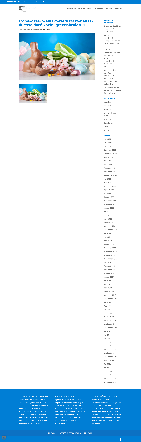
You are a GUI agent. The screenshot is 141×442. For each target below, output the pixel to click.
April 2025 (108, 164)
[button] (4, 438)
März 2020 (108, 262)
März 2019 (108, 288)
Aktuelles (91, 9)
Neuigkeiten (108, 123)
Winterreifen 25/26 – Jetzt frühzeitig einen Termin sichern (112, 90)
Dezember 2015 (110, 378)
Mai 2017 (107, 335)
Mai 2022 (107, 215)
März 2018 (108, 313)
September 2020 (110, 259)
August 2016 (109, 360)
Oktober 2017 (109, 324)
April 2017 (107, 339)
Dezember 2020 (110, 248)
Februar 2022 (109, 223)
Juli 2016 (107, 364)
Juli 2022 (107, 212)
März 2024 (108, 183)
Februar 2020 (109, 266)
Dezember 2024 (110, 172)
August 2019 (109, 277)
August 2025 (109, 157)
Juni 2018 (107, 306)
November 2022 (110, 204)
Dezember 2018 (110, 295)
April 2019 (108, 284)
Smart (106, 127)
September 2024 (110, 175)
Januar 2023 (109, 197)
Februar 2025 (109, 168)
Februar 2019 (109, 291)
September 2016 (110, 357)
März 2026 (108, 146)
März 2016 (108, 371)
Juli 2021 (107, 233)
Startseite (71, 9)
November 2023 (110, 190)
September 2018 (110, 299)
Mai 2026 (107, 139)
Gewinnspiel (108, 119)
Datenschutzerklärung (69, 433)
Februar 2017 (109, 346)
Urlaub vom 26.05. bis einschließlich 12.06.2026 (112, 29)
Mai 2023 (107, 193)
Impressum (51, 433)
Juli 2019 (107, 281)
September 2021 (110, 230)
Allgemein (107, 106)
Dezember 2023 (110, 186)
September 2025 (110, 154)
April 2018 (108, 310)
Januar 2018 (109, 317)
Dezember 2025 (110, 150)
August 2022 (109, 208)
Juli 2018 (107, 302)
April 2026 (108, 143)
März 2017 (108, 342)
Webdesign (88, 433)
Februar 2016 (109, 375)
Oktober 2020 (109, 255)
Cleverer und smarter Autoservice (31, 29)
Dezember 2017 (110, 320)
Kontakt (118, 9)
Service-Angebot (104, 9)
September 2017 (110, 328)
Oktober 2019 (109, 273)
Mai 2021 (107, 237)
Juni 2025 (108, 161)
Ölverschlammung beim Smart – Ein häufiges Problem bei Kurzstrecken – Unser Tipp (112, 40)
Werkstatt (107, 130)
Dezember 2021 (110, 226)
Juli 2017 (107, 331)
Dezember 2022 (110, 201)
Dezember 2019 (110, 270)
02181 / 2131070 (10, 2)
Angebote (107, 109)
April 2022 (108, 219)
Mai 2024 (107, 179)
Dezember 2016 (110, 350)
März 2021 (108, 241)
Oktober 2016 (109, 353)
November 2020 (110, 252)
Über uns (81, 9)
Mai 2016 (107, 368)
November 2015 (110, 382)
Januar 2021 (109, 244)
